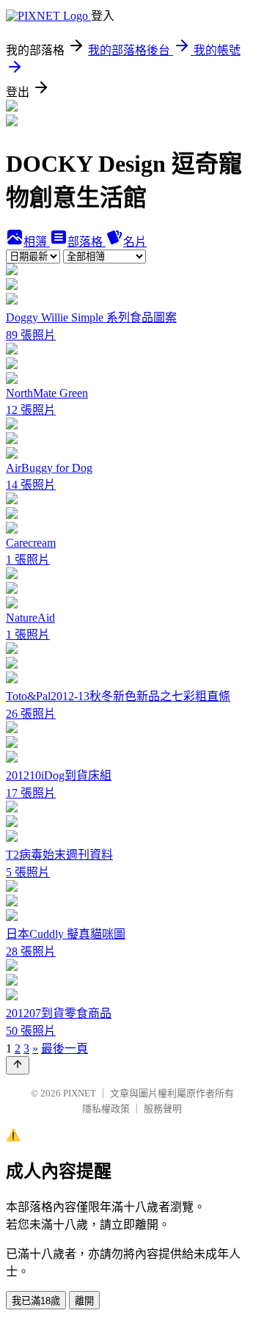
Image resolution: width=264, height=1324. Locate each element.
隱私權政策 (106, 1108)
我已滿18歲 (36, 1300)
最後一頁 (64, 1048)
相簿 (36, 242)
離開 (84, 1300)
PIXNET (79, 1093)
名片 (135, 242)
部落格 (86, 242)
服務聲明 (163, 1108)
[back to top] (17, 1065)
